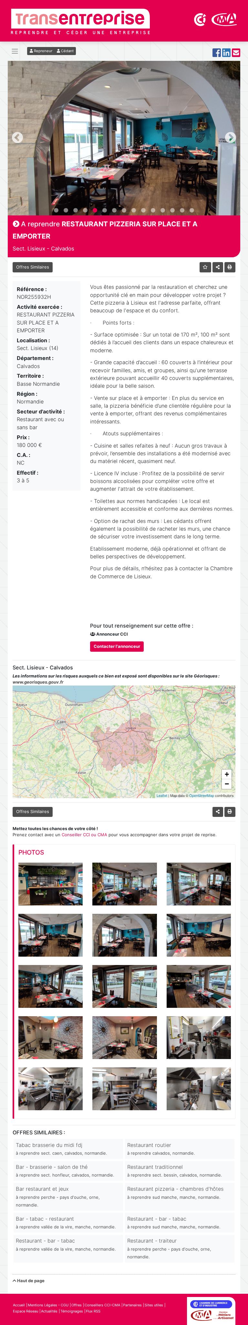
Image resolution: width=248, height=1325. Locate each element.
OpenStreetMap (201, 795)
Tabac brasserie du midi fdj (61, 1149)
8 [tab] (124, 210)
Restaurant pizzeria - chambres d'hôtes (175, 1192)
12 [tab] (163, 210)
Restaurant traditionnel (174, 1171)
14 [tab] (182, 210)
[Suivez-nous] (216, 55)
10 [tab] (143, 210)
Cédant (67, 51)
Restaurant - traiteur (169, 1248)
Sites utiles (154, 1305)
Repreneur (42, 51)
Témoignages (71, 1311)
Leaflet (162, 795)
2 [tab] (66, 210)
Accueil (19, 1305)
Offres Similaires (32, 267)
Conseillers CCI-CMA (102, 1305)
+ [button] (227, 774)
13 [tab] (172, 210)
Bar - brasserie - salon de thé (65, 1171)
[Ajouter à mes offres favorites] (206, 267)
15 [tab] (192, 210)
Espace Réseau (25, 1311)
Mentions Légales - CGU (48, 1305)
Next (230, 138)
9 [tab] (133, 210)
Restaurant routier (161, 1149)
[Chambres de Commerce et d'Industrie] (200, 19)
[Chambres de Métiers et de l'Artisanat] (224, 19)
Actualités (49, 1311)
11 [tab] (153, 210)
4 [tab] (85, 210)
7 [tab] (114, 210)
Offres (76, 1305)
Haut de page (30, 1280)
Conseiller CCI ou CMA (84, 834)
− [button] (227, 784)
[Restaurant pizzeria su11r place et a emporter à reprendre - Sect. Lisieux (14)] (51, 884)
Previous (17, 138)
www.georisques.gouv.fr (38, 682)
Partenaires (132, 1305)
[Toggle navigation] (15, 51)
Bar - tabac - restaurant (66, 1222)
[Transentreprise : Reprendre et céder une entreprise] (80, 21)
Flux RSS (93, 1311)
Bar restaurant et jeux (58, 1196)
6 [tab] (104, 210)
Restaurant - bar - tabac (174, 1222)
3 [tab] (75, 210)
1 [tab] (56, 210)
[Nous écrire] (236, 55)
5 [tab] (95, 210)
